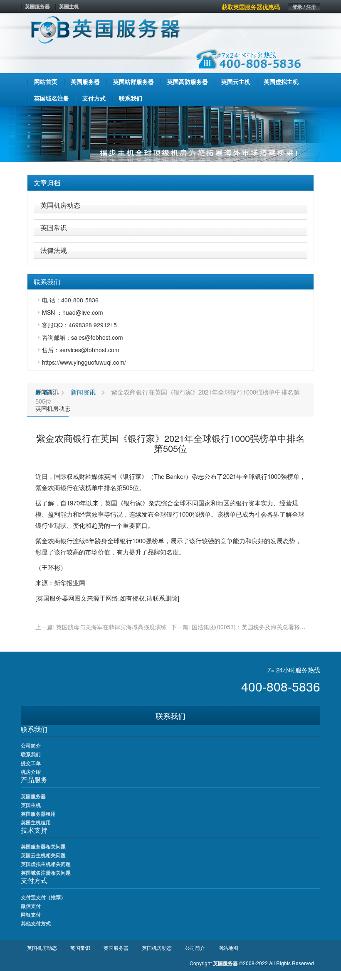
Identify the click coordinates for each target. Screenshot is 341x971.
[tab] (170, 183)
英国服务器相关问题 (43, 846)
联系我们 (170, 715)
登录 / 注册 (304, 6)
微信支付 (31, 906)
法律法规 (53, 250)
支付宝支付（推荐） (43, 897)
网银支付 (31, 914)
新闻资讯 (83, 391)
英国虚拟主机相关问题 (46, 864)
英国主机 (69, 6)
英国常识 (53, 227)
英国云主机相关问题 (43, 855)
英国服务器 (37, 6)
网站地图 (228, 947)
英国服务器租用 (38, 813)
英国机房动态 (60, 205)
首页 (48, 391)
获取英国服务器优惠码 (251, 6)
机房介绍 (31, 771)
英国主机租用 (36, 822)
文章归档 (47, 182)
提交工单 (31, 763)
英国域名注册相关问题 (46, 872)
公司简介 (31, 745)
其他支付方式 (36, 923)
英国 (110, 476)
